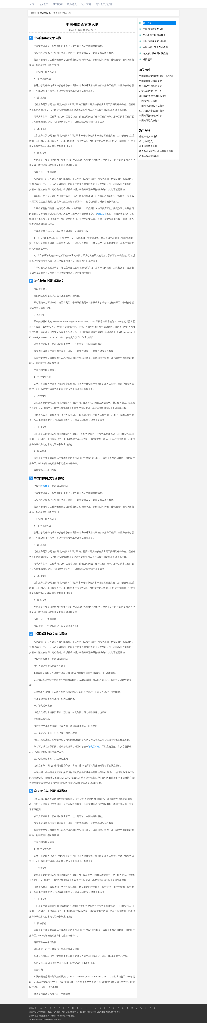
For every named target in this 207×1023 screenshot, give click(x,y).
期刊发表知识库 (104, 4)
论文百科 (86, 4)
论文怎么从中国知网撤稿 (50, 791)
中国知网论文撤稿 (148, 100)
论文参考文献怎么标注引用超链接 (156, 151)
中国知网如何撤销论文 (150, 81)
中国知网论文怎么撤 (47, 38)
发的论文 (45, 486)
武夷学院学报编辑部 (149, 156)
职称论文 (72, 4)
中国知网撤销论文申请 (150, 115)
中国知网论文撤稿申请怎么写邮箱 (156, 76)
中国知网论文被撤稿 (149, 120)
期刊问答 (58, 4)
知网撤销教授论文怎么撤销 (152, 95)
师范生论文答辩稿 (148, 136)
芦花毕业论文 (146, 141)
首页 (31, 4)
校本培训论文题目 (148, 146)
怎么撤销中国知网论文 (49, 281)
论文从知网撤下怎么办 (150, 91)
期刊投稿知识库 (44, 13)
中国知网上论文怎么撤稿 (50, 633)
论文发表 (43, 4)
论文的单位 (94, 746)
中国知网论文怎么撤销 (49, 478)
